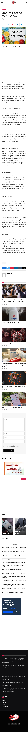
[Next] (25, 526)
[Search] (26, 2)
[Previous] (3, 526)
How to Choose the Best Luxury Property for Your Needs (13, 573)
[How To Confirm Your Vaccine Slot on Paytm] (14, 399)
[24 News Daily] (14, 2)
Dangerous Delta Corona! (8, 343)
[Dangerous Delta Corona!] (14, 335)
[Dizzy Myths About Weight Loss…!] (14, 35)
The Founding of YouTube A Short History (10, 542)
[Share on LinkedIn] (17, 24)
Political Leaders (5, 706)
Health (3, 9)
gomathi (7, 19)
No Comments (8, 21)
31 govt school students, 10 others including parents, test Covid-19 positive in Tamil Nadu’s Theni (13, 301)
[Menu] (2, 2)
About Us (4, 704)
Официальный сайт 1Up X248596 (9, 544)
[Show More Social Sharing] (25, 24)
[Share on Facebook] (4, 24)
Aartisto (21, 728)
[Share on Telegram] (21, 24)
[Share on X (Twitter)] (8, 24)
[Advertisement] (14, 63)
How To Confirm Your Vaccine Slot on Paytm (12, 407)
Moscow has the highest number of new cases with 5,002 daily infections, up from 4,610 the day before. (14, 365)
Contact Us (4, 702)
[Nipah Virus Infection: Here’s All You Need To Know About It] (14, 378)
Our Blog (3, 700)
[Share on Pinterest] (13, 24)
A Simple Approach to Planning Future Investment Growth (14, 562)
